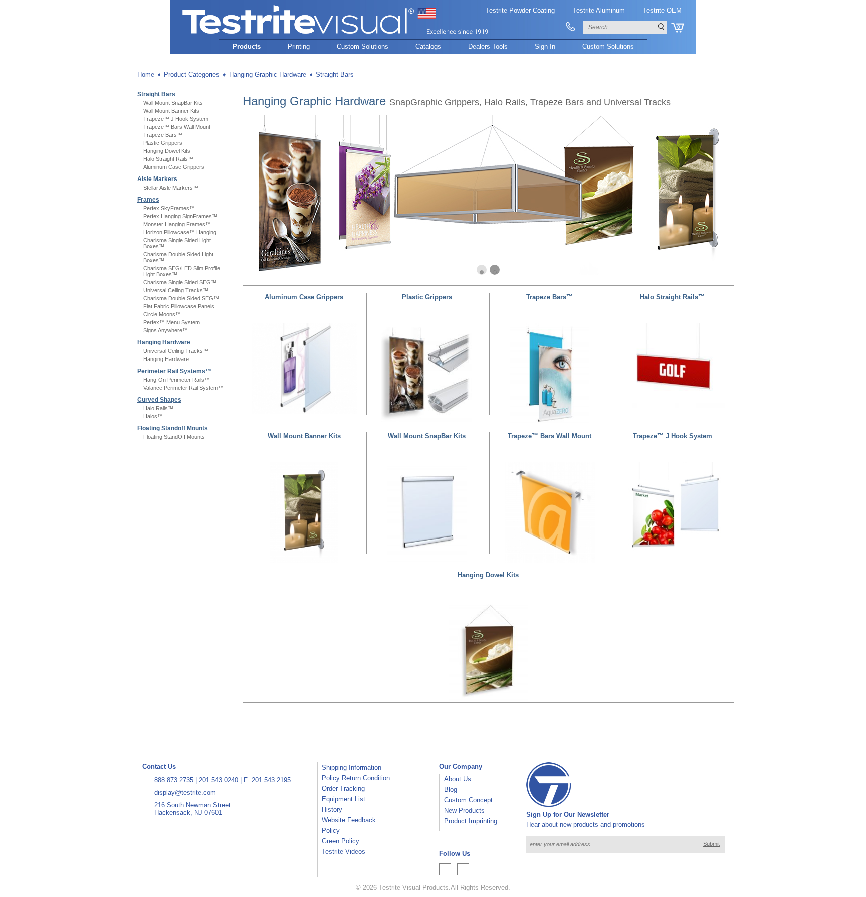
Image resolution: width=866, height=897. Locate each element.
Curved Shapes (159, 399)
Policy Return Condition (356, 778)
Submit (711, 844)
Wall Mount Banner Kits (171, 111)
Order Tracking (343, 788)
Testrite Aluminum (599, 10)
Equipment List (343, 799)
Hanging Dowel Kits (166, 151)
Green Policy (340, 841)
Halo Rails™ (158, 408)
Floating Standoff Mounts (172, 428)
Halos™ (153, 416)
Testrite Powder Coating (520, 10)
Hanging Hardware (163, 342)
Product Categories (192, 74)
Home (145, 74)
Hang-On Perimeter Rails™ (176, 380)
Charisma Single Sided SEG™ (179, 282)
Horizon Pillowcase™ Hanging (179, 232)
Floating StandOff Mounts (174, 437)
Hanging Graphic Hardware (267, 74)
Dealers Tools (488, 46)
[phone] (570, 27)
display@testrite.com (185, 792)
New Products (464, 810)
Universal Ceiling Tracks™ (175, 290)
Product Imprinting (470, 821)
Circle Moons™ (162, 314)
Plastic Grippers (162, 143)
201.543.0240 (218, 780)
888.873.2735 (173, 780)
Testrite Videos (343, 851)
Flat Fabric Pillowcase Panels (178, 306)
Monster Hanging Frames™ (177, 224)
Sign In (545, 46)
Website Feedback (349, 820)
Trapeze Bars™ (162, 135)
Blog (450, 789)
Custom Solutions (362, 46)
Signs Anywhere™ (165, 330)
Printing (299, 46)
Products (247, 46)
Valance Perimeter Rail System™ (183, 388)
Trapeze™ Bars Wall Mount (176, 127)
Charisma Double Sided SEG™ (181, 298)
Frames (148, 199)
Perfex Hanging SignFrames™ (180, 216)
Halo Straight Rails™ (168, 159)
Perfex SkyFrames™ (169, 208)
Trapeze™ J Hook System (175, 119)
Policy (331, 830)
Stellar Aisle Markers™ (170, 188)
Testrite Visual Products (414, 887)
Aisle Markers (157, 179)
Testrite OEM (662, 10)
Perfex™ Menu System (171, 322)
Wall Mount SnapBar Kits (173, 103)
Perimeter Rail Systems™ (174, 371)
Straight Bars (335, 74)
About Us (457, 779)
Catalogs (428, 46)
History (332, 809)
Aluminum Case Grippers (173, 167)
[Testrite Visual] (335, 34)
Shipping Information (351, 767)
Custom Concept (468, 800)
